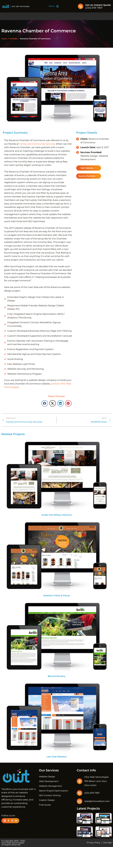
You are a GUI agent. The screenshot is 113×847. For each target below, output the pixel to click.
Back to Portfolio (87, 176)
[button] (54, 6)
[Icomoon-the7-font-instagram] (4, 820)
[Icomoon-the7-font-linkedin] (16, 820)
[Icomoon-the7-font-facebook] (8, 820)
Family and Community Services (37, 144)
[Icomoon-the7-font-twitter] (12, 820)
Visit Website (87, 168)
